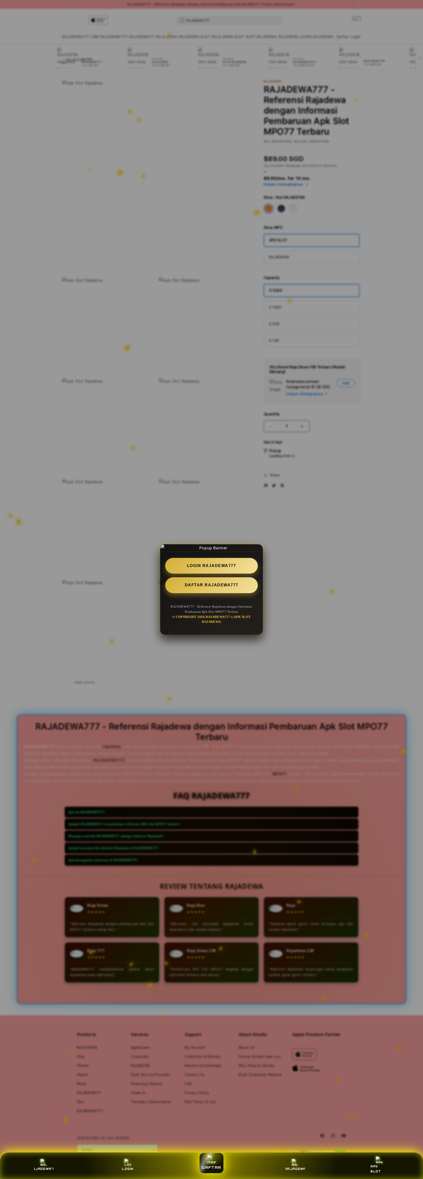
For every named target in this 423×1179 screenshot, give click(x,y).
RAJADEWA (295, 1169)
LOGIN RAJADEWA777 (211, 566)
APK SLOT (375, 1169)
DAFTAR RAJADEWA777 (211, 585)
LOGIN (127, 1169)
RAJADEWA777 (44, 1169)
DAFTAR (211, 1167)
